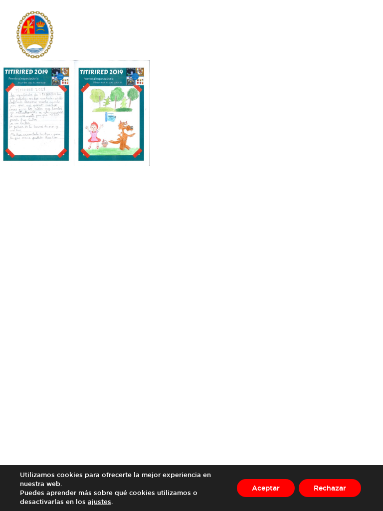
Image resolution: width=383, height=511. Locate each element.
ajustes (99, 501)
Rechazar (330, 488)
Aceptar (266, 488)
